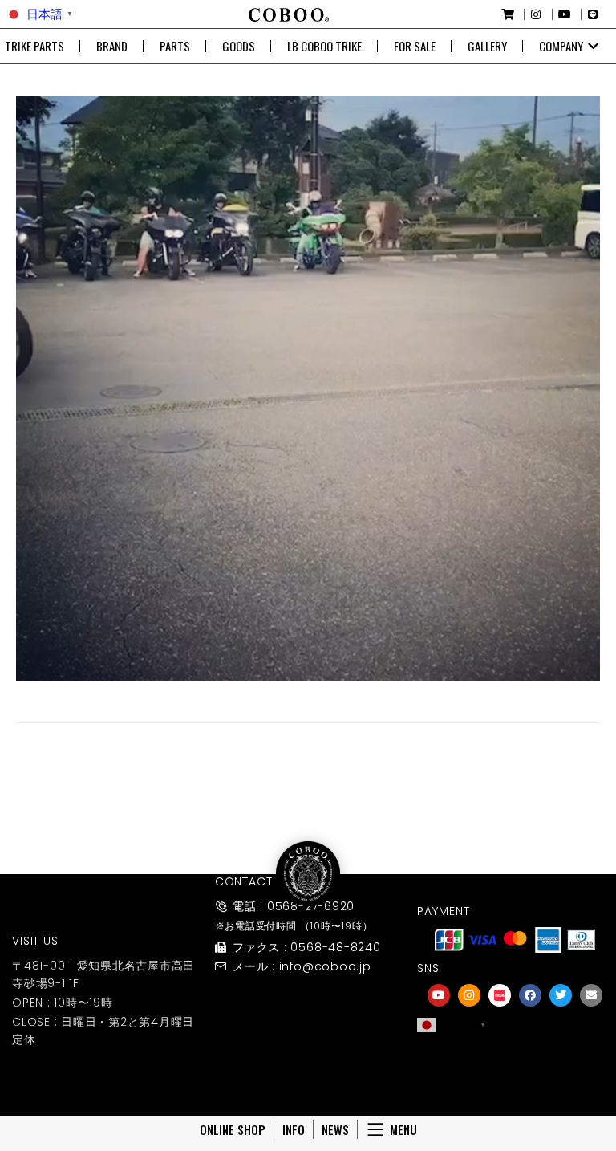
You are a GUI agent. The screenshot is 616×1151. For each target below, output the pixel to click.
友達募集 (515, 1081)
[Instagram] (469, 995)
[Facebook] (530, 995)
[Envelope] (591, 995)
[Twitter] (560, 995)
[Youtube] (439, 995)
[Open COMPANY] (593, 46)
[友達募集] (515, 1059)
